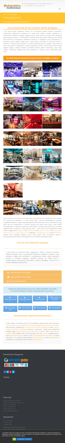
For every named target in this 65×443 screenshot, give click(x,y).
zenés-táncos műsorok (32, 327)
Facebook (4, 372)
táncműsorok (57, 230)
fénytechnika (31, 230)
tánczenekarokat (32, 331)
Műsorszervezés (26, 308)
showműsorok (7, 232)
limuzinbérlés (39, 232)
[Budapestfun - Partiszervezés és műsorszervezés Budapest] (12, 6)
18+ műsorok (16, 232)
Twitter (7, 372)
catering (45, 333)
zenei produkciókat (22, 325)
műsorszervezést (10, 325)
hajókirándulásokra (54, 337)
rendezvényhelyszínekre (16, 335)
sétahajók (14, 337)
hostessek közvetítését (52, 325)
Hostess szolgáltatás (54, 298)
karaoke (47, 230)
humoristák (15, 329)
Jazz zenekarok (55, 308)
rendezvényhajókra (38, 335)
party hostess (24, 232)
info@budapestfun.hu (47, 3)
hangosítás (21, 230)
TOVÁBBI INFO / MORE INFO (24, 439)
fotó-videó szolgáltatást (36, 325)
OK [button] (14, 439)
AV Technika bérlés (11, 308)
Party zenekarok (41, 308)
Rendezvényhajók (40, 299)
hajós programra (37, 339)
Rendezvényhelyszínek (25, 300)
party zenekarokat (22, 331)
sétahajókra (49, 335)
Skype (13, 372)
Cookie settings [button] (7, 439)
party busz (47, 232)
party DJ (42, 230)
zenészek (52, 331)
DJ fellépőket (41, 331)
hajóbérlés (58, 232)
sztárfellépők (22, 329)
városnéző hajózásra (39, 337)
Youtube (10, 372)
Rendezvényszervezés (10, 300)
